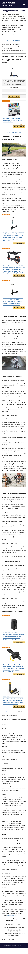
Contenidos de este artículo (11, 45)
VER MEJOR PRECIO (14, 96)
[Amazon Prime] (23, 124)
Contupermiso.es (11, 915)
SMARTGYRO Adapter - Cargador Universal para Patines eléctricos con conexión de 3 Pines (12, 120)
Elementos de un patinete (9, 52)
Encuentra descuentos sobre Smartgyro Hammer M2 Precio (13, 47)
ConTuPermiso (8, 3)
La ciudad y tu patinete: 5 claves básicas (13, 50)
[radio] (8, 930)
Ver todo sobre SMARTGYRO (14, 40)
